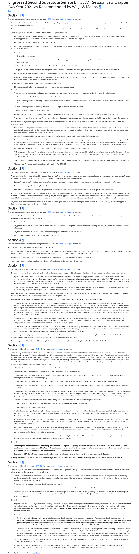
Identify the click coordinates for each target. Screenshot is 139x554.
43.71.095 (38, 466)
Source (10, 11)
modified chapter (66, 19)
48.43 (49, 244)
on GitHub (36, 553)
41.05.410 (38, 349)
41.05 (49, 269)
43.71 (49, 19)
